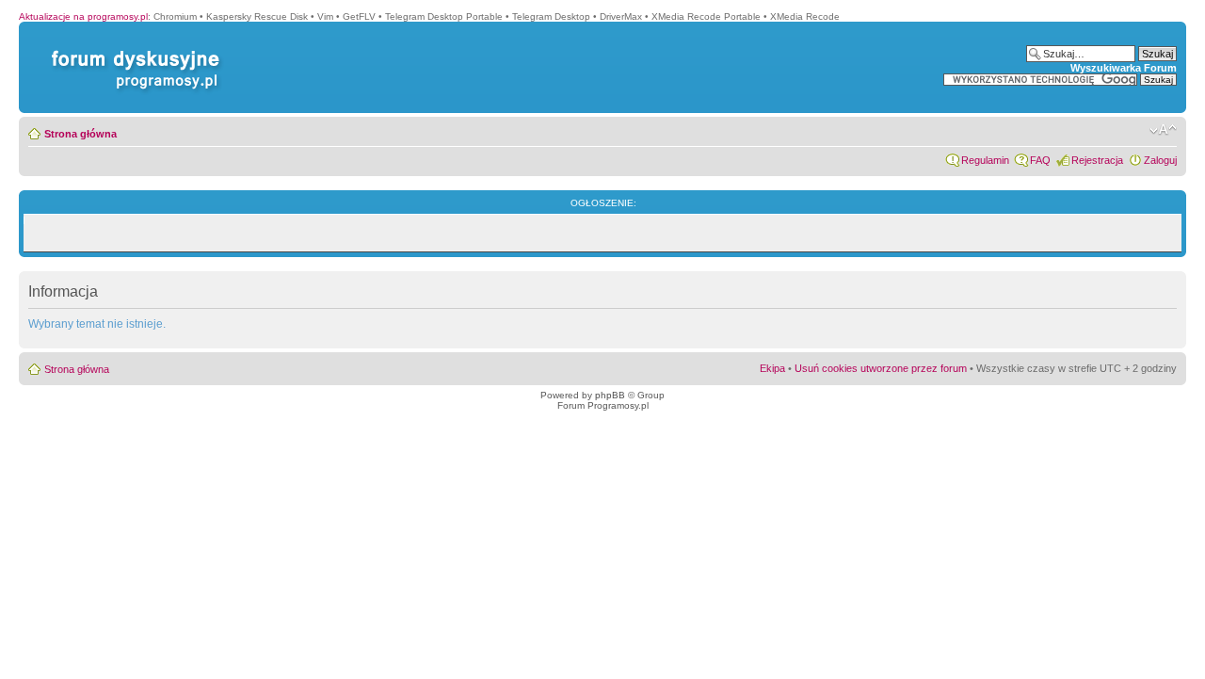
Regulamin (985, 160)
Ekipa (772, 368)
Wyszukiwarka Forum (1123, 67)
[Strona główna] (131, 50)
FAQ (1040, 160)
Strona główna (80, 133)
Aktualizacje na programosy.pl (83, 16)
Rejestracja (1097, 160)
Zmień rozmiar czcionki (1163, 129)
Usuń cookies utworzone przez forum (881, 368)
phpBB (610, 395)
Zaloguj (1160, 160)
